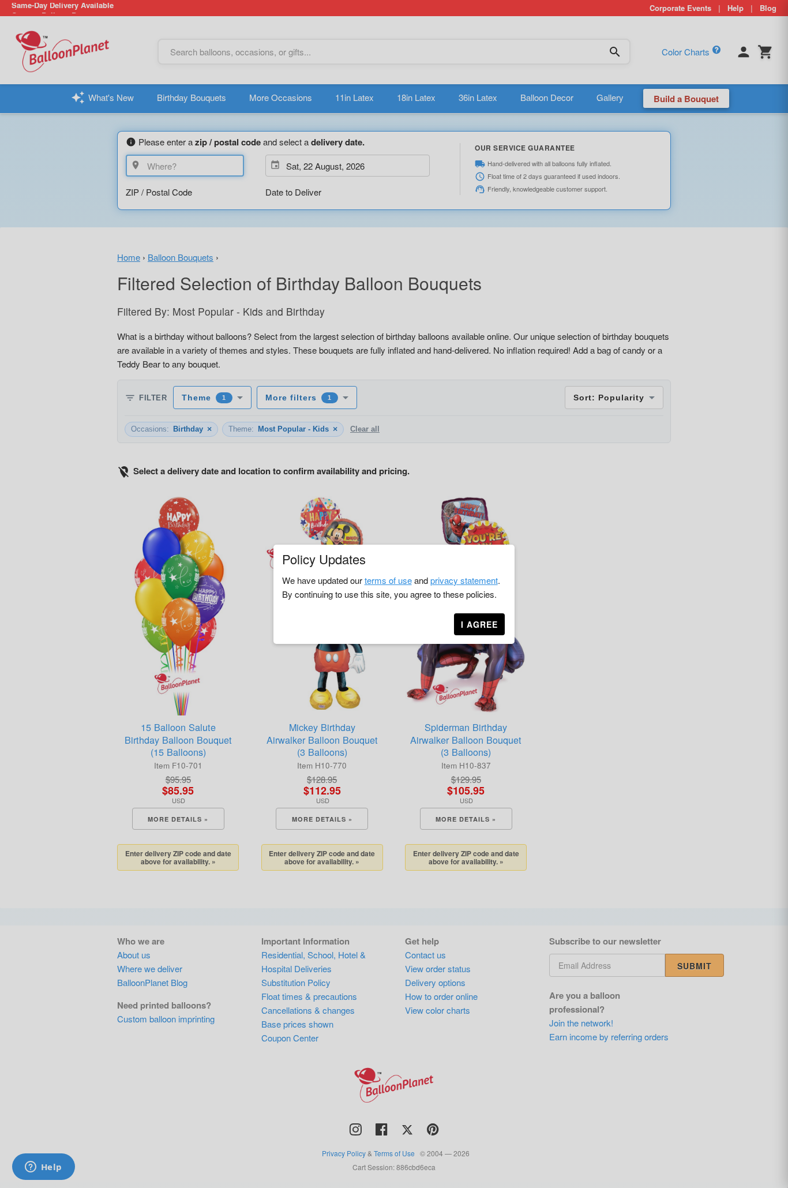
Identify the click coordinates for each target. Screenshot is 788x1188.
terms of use (388, 580)
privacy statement (464, 580)
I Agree (479, 624)
